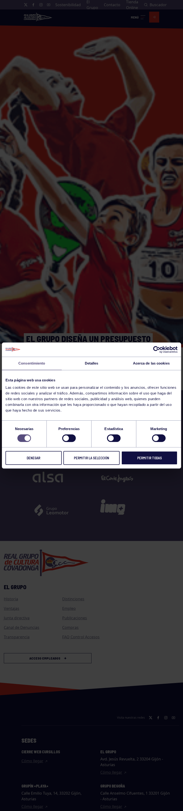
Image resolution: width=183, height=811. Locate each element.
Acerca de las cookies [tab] (151, 363)
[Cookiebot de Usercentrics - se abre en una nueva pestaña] (157, 349)
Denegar (33, 458)
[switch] (69, 438)
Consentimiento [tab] (31, 363)
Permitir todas (149, 458)
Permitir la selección (91, 458)
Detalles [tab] (91, 363)
